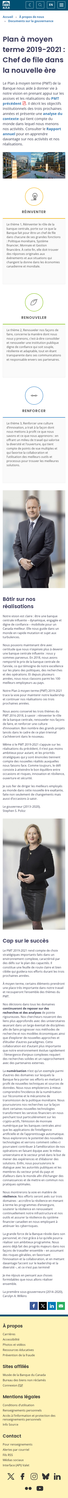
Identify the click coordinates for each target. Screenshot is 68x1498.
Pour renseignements (17, 1444)
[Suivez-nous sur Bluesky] (46, 1479)
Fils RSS (8, 1455)
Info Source (10, 1424)
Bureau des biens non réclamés (24, 1380)
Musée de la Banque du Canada (24, 1375)
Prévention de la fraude (19, 1355)
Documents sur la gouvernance (30, 21)
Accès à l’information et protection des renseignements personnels (29, 1417)
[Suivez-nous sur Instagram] (34, 1479)
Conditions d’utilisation (18, 1405)
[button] (34, 1306)
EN (51, 5)
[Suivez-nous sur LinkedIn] (57, 1479)
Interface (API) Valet (16, 1465)
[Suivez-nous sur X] (11, 1479)
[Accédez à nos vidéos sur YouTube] (39, 1491)
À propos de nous (31, 17)
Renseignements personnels (22, 1410)
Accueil (8, 17)
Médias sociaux (13, 1460)
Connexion (13, 1385)
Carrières (9, 1334)
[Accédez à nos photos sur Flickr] (28, 1491)
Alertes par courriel (16, 1450)
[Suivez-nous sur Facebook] (23, 1479)
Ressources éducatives (18, 1350)
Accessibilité (11, 1339)
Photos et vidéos (14, 1345)
